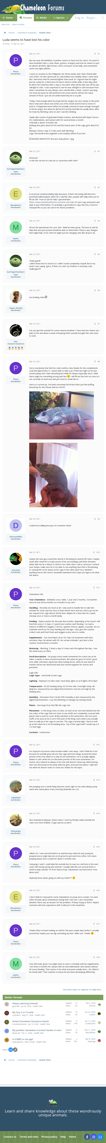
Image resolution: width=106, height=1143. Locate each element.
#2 (99, 151)
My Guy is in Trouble (23, 1012)
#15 (98, 847)
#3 (99, 187)
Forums (27, 17)
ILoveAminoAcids (19, 1024)
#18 (98, 957)
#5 (99, 254)
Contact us (10, 1136)
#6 (99, 290)
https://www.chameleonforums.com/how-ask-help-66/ (53, 202)
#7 (99, 323)
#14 (98, 813)
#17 (98, 924)
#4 (99, 221)
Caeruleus (16, 1015)
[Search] (103, 17)
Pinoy (7, 44)
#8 (99, 361)
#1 (99, 53)
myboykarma (17, 1042)
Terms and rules (29, 1136)
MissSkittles (90, 1032)
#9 (99, 519)
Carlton (92, 1014)
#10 (98, 552)
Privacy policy (49, 1136)
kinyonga (91, 1041)
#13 (98, 780)
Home (9, 17)
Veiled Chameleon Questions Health (30, 1021)
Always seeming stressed (25, 1003)
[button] (15, 17)
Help (63, 1136)
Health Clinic (38, 1006)
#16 (98, 890)
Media (43, 17)
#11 (98, 587)
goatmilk (16, 1006)
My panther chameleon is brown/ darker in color (37, 1030)
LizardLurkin (90, 1023)
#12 (98, 744)
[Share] (95, 53)
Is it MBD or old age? (22, 1039)
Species (60, 17)
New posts (6, 24)
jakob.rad (16, 1033)
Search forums (18, 24)
